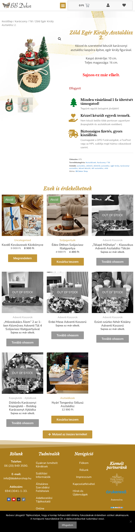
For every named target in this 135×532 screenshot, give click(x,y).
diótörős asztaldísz (102, 166)
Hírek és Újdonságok (80, 492)
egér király (115, 166)
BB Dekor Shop (82, 171)
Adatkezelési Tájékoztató (44, 499)
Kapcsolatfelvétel (84, 484)
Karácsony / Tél (24, 21)
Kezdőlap (7, 21)
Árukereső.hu (117, 500)
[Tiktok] (23, 499)
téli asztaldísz (97, 168)
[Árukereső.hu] (116, 493)
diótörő (89, 166)
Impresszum (84, 477)
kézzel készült (85, 168)
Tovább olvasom (113, 261)
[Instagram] (18, 499)
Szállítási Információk (43, 475)
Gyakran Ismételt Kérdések (47, 464)
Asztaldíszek (91, 162)
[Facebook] (9, 499)
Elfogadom (67, 525)
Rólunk (83, 470)
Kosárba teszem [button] (68, 261)
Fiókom (84, 463)
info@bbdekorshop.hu (17, 478)
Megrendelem (22, 258)
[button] (63, 5)
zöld (106, 168)
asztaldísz (81, 166)
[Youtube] (13, 499)
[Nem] (130, 521)
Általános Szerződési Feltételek (43, 487)
